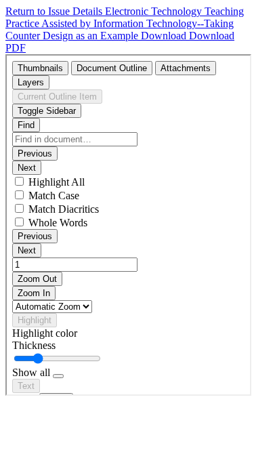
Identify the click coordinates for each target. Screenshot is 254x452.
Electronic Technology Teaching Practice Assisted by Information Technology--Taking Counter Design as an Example (124, 23)
